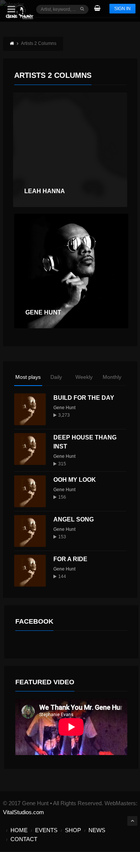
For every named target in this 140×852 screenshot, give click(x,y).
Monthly (112, 377)
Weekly (84, 377)
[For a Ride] (30, 571)
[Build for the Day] (30, 409)
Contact (23, 839)
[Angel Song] (30, 531)
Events (46, 830)
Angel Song (73, 519)
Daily (56, 377)
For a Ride (70, 559)
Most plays (28, 377)
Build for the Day (83, 398)
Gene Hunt (64, 407)
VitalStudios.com (23, 812)
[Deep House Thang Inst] (30, 449)
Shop (73, 830)
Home (19, 830)
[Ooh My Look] (30, 491)
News (96, 830)
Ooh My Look (74, 480)
